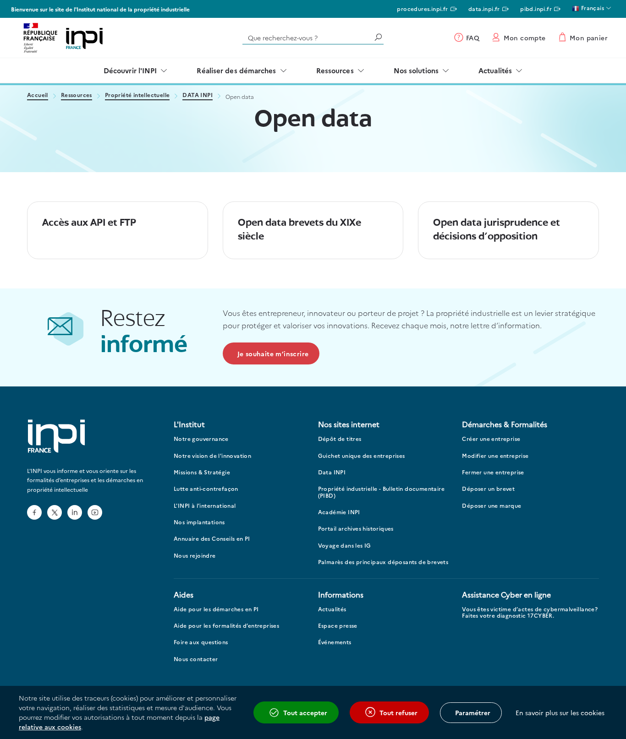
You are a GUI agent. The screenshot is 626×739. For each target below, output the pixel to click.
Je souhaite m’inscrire (273, 353)
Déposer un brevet (488, 488)
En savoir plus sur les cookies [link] (560, 712)
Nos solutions (416, 70)
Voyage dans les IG (344, 545)
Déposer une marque (491, 505)
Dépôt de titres (340, 438)
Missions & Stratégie (202, 472)
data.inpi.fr (484, 8)
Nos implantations (199, 522)
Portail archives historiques (356, 528)
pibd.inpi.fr (536, 8)
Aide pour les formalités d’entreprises (226, 625)
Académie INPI (339, 512)
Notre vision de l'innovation (212, 455)
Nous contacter (196, 659)
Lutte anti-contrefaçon (206, 488)
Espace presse (337, 625)
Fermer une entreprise (493, 472)
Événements (334, 642)
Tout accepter (305, 712)
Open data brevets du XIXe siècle (299, 230)
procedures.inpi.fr (422, 8)
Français (591, 7)
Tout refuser (398, 712)
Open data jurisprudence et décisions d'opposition (496, 230)
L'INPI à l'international (205, 505)
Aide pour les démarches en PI (216, 609)
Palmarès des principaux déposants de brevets (383, 562)
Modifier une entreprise (495, 455)
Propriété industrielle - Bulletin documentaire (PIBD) (381, 492)
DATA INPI (197, 95)
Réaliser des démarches (236, 70)
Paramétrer (472, 712)
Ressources (335, 70)
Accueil (37, 95)
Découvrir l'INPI (130, 70)
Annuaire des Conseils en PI (212, 538)
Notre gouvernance (201, 438)
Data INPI (332, 472)
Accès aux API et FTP (89, 223)
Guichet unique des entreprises (361, 455)
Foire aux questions (201, 642)
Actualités (495, 70)
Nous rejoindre (195, 555)
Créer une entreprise (491, 438)
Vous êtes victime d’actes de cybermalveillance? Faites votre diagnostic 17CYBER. (530, 612)
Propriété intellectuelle (137, 95)
